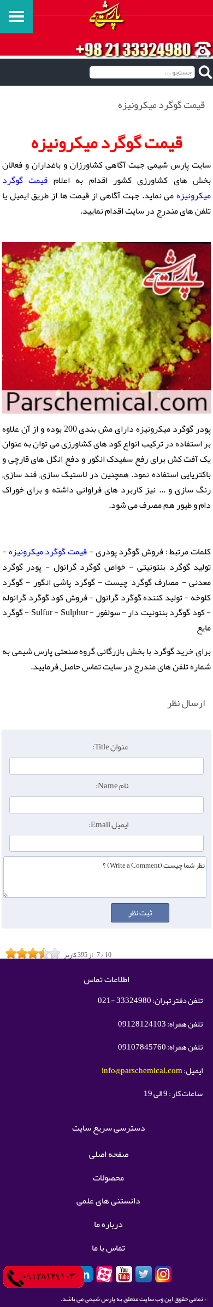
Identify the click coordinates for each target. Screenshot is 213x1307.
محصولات (108, 1178)
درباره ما (108, 1225)
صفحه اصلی (108, 1154)
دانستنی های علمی (108, 1201)
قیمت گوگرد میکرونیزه (48, 551)
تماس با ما (108, 1248)
